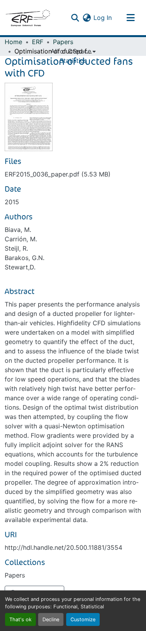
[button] (28, 17)
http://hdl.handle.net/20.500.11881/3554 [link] (63, 547)
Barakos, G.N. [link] (24, 258)
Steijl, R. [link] (16, 248)
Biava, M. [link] (18, 230)
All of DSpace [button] (71, 51)
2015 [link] (12, 202)
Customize (82, 619)
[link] (73, 174)
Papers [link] (63, 42)
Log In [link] (102, 17)
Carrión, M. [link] (21, 239)
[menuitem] (73, 51)
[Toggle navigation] (130, 17)
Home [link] (13, 42)
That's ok (20, 619)
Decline (50, 619)
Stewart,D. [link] (20, 267)
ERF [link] (37, 42)
